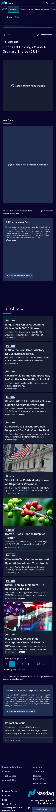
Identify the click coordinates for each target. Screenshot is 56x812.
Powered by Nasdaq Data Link (21, 711)
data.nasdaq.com (19, 706)
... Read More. (10, 240)
